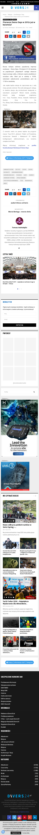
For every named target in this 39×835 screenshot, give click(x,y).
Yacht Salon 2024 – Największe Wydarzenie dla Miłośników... (16, 602)
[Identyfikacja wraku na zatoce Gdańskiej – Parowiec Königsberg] (11, 562)
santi (25, 175)
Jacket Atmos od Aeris (19, 203)
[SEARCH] (34, 392)
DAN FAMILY (4, 688)
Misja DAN (4, 690)
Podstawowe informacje (8, 682)
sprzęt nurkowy (21, 177)
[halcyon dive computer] (19, 457)
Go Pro (24, 169)
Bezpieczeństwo (6, 701)
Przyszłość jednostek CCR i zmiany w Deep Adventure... (10, 651)
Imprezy (3, 750)
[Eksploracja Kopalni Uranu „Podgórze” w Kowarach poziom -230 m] (28, 543)
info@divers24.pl (24, 812)
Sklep (17, 1)
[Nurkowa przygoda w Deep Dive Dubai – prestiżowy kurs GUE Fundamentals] (28, 622)
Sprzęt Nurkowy (6, 784)
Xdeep (5, 183)
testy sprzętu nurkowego (11, 180)
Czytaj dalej (25, 833)
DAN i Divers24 (5, 704)
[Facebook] (9, 817)
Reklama (2, 1)
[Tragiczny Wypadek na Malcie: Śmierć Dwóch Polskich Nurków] (11, 622)
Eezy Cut (18, 169)
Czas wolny (4, 767)
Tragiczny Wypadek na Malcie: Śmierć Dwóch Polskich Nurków (10, 631)
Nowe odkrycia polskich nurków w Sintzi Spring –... (17, 526)
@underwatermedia (19, 383)
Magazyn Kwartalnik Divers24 (30, 1)
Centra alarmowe (6, 696)
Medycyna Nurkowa (7, 744)
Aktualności (4, 736)
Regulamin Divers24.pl (8, 724)
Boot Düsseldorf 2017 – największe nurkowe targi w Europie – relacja (19, 283)
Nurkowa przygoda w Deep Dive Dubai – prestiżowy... (26, 631)
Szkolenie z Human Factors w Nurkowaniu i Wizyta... (27, 651)
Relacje (14, 19)
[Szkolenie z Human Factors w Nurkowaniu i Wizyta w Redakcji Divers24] (28, 641)
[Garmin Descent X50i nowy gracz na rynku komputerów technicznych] (11, 543)
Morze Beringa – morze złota (19, 211)
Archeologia (5, 776)
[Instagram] (19, 817)
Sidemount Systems (9, 177)
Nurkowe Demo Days (9, 175)
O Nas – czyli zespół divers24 (10, 719)
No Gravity (7, 172)
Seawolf (31, 175)
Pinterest (7, 333)
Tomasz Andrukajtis (9, 27)
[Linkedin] (35, 817)
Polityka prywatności (7, 716)
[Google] (30, 817)
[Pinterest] (25, 817)
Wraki (2, 773)
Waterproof (28, 180)
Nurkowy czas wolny (7, 770)
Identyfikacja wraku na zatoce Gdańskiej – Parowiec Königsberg (10, 572)
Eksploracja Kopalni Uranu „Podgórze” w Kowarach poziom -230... (28, 552)
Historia (3, 693)
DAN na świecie (5, 698)
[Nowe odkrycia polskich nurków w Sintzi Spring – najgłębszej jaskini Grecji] (19, 511)
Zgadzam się (16, 833)
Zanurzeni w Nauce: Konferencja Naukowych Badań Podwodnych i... (27, 572)
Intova (30, 169)
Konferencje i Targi (7, 19)
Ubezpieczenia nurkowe (8, 685)
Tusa (21, 180)
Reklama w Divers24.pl (8, 713)
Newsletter (10, 1)
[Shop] (10, 4)
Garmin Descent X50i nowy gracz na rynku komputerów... (9, 552)
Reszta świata (5, 781)
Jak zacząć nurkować (7, 742)
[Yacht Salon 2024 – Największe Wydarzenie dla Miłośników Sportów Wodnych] (19, 588)
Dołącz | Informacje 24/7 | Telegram (20, 158)
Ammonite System (8, 169)
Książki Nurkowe (6, 755)
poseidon (18, 175)
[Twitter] (14, 817)
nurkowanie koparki (17, 172)
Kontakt (3, 727)
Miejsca (3, 739)
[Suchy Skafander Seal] (19, 128)
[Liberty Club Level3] (15, 490)
